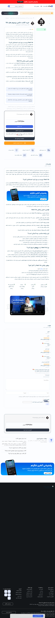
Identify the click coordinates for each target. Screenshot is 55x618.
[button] (16, 6)
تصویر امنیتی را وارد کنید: (37, 402)
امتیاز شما (47, 375)
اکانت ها (45, 6)
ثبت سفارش (19, 126)
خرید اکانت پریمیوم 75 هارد (11, 108)
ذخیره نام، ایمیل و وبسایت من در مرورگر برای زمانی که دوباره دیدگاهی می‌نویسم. (33, 396)
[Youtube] (5, 594)
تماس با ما (36, 6)
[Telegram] (5, 591)
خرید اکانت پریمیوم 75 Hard (22, 108)
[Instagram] (9, 591)
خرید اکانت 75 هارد (31, 108)
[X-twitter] (9, 594)
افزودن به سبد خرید (27, 430)
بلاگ (41, 6)
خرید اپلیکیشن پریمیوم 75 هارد (22, 106)
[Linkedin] (9, 598)
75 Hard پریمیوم (32, 106)
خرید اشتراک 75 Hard (12, 106)
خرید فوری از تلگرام (19, 130)
